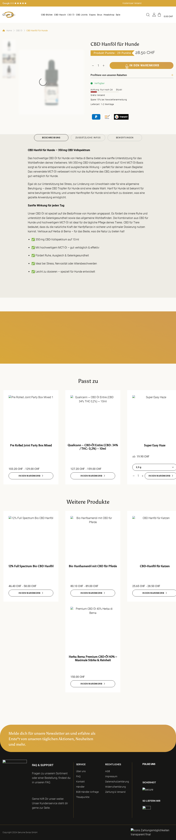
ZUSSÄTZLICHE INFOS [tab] (88, 137)
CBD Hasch (60, 15)
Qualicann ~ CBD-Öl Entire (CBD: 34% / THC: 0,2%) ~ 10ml (93, 446)
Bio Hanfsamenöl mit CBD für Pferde (93, 566)
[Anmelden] (154, 14)
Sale (118, 15)
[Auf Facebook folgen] (143, 771)
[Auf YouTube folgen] (144, 775)
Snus (99, 15)
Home (9, 31)
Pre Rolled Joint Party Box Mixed (31, 445)
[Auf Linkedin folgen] (167, 771)
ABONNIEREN (156, 736)
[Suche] (148, 14)
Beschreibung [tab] (51, 137)
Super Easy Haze (154, 445)
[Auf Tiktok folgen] (154, 771)
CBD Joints (82, 15)
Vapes (92, 15)
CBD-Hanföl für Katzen (155, 566)
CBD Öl (71, 15)
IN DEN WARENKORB (144, 65)
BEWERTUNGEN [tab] (125, 137)
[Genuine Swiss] (9, 15)
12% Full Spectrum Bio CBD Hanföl (31, 566)
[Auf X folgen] (161, 771)
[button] (165, 15)
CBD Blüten (47, 15)
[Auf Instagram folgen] (148, 771)
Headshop (109, 15)
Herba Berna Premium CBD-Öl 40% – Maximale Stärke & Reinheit (93, 658)
